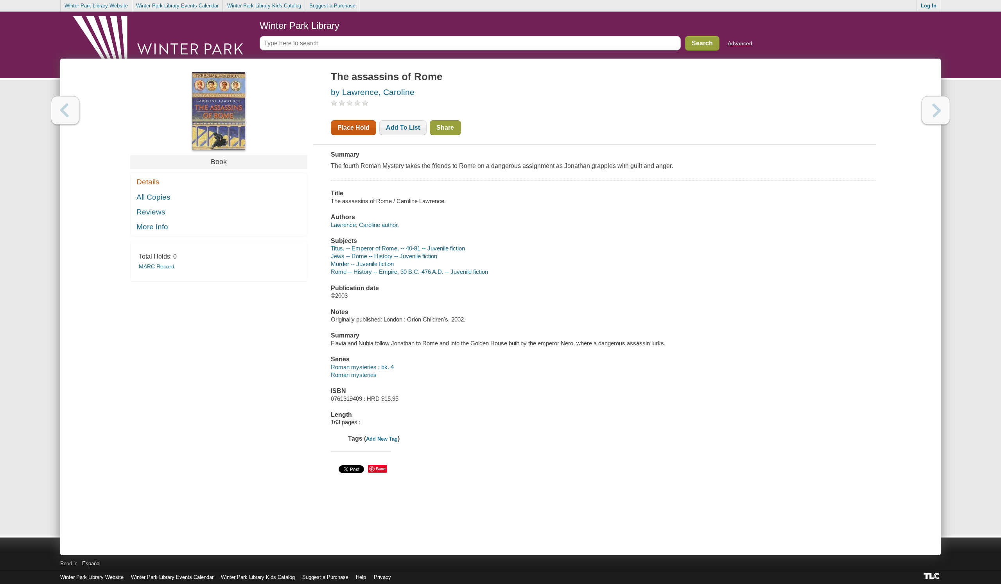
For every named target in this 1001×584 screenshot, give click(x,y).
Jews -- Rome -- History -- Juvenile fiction (384, 256)
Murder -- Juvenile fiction (362, 264)
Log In (928, 6)
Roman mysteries (354, 374)
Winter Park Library (299, 25)
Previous (65, 110)
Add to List (403, 127)
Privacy (382, 577)
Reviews (150, 212)
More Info (152, 227)
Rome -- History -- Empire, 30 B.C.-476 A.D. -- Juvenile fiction (409, 271)
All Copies (153, 197)
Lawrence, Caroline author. (365, 224)
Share (445, 127)
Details (148, 182)
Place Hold (353, 127)
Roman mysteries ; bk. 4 (362, 367)
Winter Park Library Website (96, 6)
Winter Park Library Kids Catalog (264, 6)
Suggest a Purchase (332, 6)
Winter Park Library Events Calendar (177, 6)
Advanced (740, 43)
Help (361, 577)
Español (91, 563)
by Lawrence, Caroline (372, 92)
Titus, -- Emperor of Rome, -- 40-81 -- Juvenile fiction (398, 248)
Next (936, 110)
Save (381, 468)
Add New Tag (382, 439)
